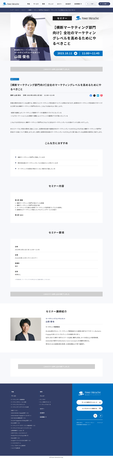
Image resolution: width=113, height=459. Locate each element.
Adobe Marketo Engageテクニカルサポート (21, 415)
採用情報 (42, 417)
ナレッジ (50, 4)
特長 (13, 391)
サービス (36, 4)
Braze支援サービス (15, 423)
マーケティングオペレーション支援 (18, 402)
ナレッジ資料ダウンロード (45, 402)
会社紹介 (68, 4)
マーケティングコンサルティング (18, 404)
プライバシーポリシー (90, 422)
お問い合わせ (79, 422)
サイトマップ (100, 422)
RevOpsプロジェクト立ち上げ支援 (19, 435)
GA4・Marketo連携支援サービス (18, 418)
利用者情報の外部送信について (83, 424)
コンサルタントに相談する (89, 408)
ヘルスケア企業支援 (15, 448)
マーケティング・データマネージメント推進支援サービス (23, 425)
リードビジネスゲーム (16, 443)
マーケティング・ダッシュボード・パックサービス (21, 428)
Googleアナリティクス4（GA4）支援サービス (21, 440)
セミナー (42, 408)
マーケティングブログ (44, 404)
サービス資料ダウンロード (89, 402)
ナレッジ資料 (90, 4)
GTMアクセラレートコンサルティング (19, 433)
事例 (41, 391)
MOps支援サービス (15, 438)
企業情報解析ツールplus (16, 430)
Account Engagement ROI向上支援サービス (21, 420)
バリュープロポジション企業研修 (18, 445)
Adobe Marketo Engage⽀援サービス (20, 413)
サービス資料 (103, 4)
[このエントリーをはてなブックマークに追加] (98, 95)
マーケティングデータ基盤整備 (17, 399)
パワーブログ (42, 399)
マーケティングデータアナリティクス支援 (20, 407)
